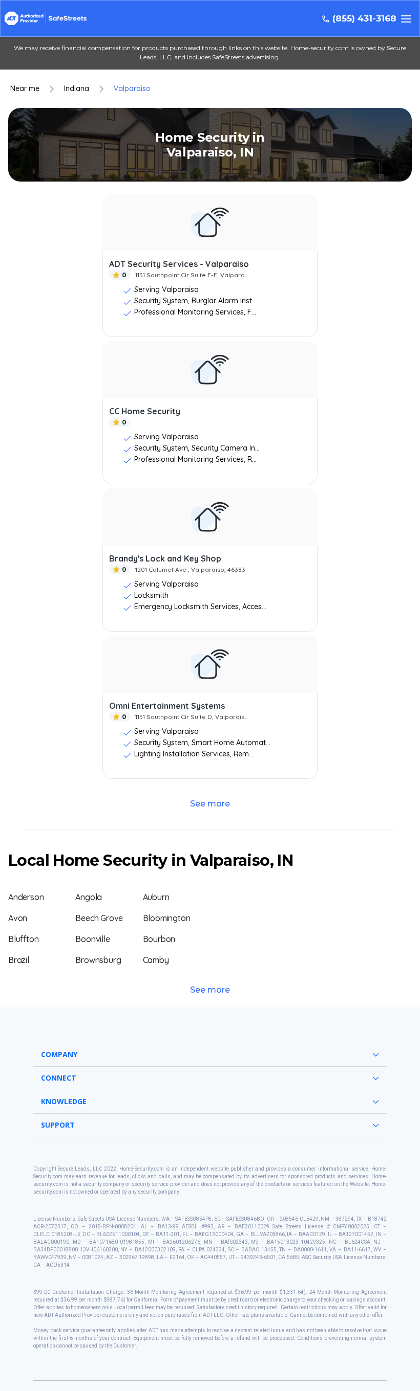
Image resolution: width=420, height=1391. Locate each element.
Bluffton (23, 939)
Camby (156, 960)
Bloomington (167, 918)
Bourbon (159, 939)
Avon (17, 918)
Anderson (26, 897)
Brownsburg (98, 960)
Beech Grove (99, 918)
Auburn (156, 897)
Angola (88, 897)
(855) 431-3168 (364, 19)
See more (210, 804)
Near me (24, 88)
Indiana (76, 88)
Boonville (92, 939)
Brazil (18, 960)
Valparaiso (132, 88)
